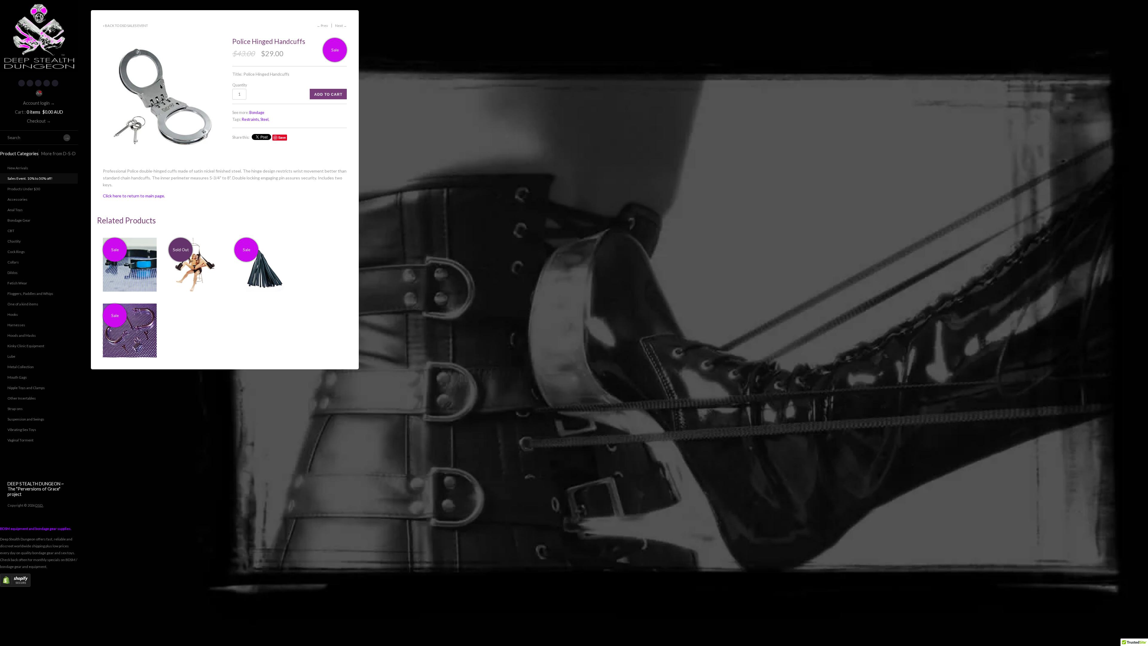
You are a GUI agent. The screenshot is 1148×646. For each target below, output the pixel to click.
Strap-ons (15, 408)
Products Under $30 (23, 189)
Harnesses (16, 325)
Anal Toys (15, 210)
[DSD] (39, 7)
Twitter (30, 83)
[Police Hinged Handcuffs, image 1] (164, 97)
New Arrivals (17, 168)
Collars (13, 262)
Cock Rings (16, 251)
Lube (11, 356)
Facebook (21, 83)
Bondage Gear (18, 220)
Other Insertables (21, 398)
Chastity (14, 241)
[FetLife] (39, 93)
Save (282, 137)
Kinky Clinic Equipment (25, 346)
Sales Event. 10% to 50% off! (30, 178)
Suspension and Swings (25, 419)
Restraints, (251, 119)
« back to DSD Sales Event (125, 26)
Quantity (239, 85)
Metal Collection (20, 367)
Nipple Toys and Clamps (26, 388)
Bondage (256, 112)
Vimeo (55, 83)
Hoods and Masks (21, 335)
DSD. (39, 505)
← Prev (322, 26)
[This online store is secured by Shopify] (15, 585)
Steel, (264, 119)
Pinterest (38, 83)
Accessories (17, 199)
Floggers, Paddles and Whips (30, 293)
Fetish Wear (17, 283)
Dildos (12, 272)
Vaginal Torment (20, 440)
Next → (341, 26)
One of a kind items (22, 304)
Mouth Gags (17, 377)
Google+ (46, 83)
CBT (10, 230)
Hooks (12, 314)
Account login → (39, 103)
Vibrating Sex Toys (21, 429)
